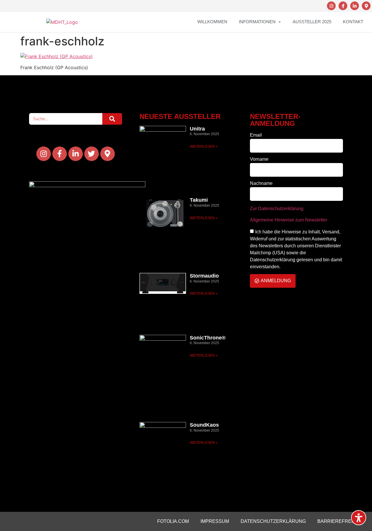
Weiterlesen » (204, 146)
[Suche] (112, 119)
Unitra (197, 129)
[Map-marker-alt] (366, 5)
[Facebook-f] (343, 5)
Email (256, 135)
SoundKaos (204, 425)
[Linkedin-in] (354, 5)
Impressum (215, 521)
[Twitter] (91, 153)
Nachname (261, 183)
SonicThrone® (208, 338)
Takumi (199, 200)
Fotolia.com (173, 521)
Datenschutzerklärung (273, 521)
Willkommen (212, 21)
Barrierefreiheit (340, 521)
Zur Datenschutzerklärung (276, 208)
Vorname (259, 159)
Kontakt (353, 21)
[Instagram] (331, 5)
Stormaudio (204, 276)
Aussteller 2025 (312, 21)
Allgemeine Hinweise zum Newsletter (288, 219)
